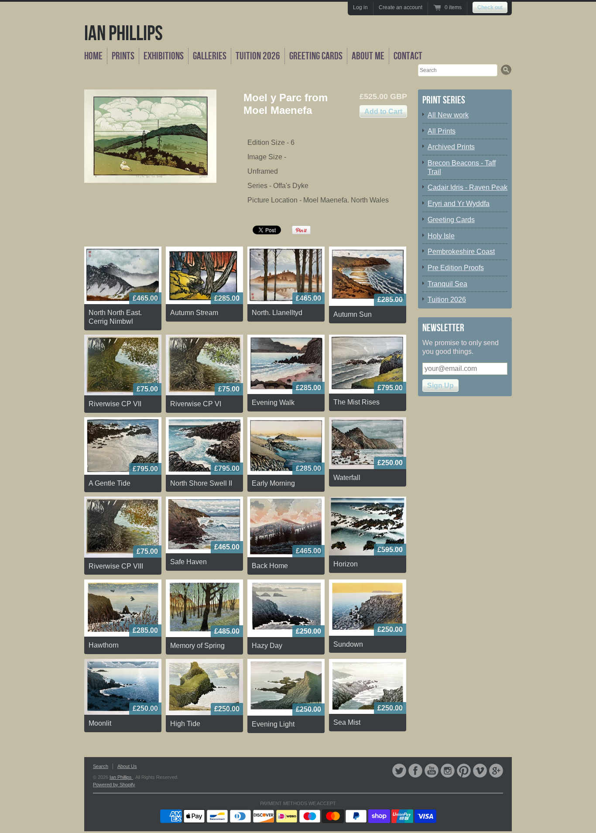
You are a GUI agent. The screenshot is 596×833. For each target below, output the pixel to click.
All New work (448, 115)
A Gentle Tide (109, 483)
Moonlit (100, 723)
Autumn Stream (194, 312)
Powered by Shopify (114, 784)
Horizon (345, 564)
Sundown (348, 644)
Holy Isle (441, 236)
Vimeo (480, 771)
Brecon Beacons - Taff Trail (462, 167)
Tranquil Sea (447, 284)
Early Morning (273, 483)
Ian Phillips (123, 33)
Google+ (496, 771)
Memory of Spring (197, 645)
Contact (408, 56)
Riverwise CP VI (195, 404)
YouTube (431, 771)
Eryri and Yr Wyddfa (459, 203)
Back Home (270, 565)
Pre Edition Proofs (456, 267)
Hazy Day (267, 645)
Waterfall (346, 477)
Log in (360, 7)
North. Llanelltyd (277, 312)
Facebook (415, 771)
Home (93, 56)
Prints (123, 56)
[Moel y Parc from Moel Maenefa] (150, 136)
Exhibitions (164, 56)
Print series (443, 100)
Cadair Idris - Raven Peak (467, 187)
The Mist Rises (356, 402)
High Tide (185, 723)
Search (100, 766)
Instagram (448, 771)
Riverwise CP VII (115, 404)
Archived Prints (451, 147)
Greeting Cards (316, 56)
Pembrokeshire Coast (461, 251)
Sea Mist (346, 722)
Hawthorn (104, 645)
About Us (127, 766)
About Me (368, 56)
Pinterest (464, 771)
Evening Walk (273, 402)
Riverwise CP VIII (116, 566)
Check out (490, 7)
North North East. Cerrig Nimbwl (115, 317)
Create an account (400, 7)
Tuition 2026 (258, 56)
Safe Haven (188, 562)
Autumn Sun (352, 314)
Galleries (209, 56)
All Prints (442, 131)
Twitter (399, 771)
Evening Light (273, 724)
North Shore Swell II (201, 483)
